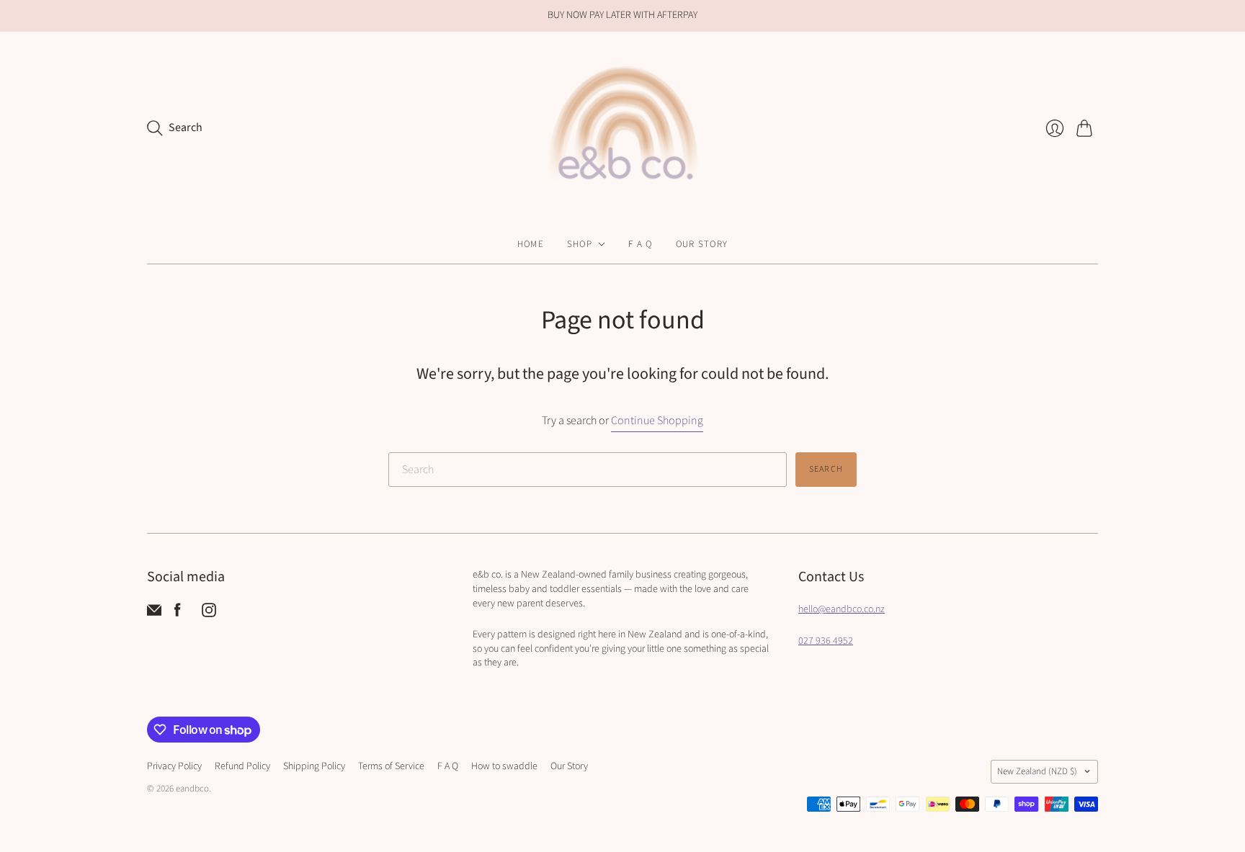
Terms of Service (391, 766)
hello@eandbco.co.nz (841, 609)
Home (530, 244)
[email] (154, 614)
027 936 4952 (825, 641)
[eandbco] (622, 128)
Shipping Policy (314, 766)
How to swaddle (504, 766)
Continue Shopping (657, 421)
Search (826, 469)
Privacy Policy (174, 766)
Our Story (702, 244)
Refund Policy (242, 766)
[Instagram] (209, 614)
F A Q (640, 244)
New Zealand (1037, 771)
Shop (579, 244)
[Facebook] (177, 614)
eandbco (192, 788)
